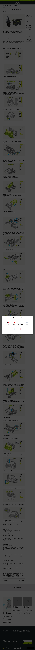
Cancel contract (30, 648)
